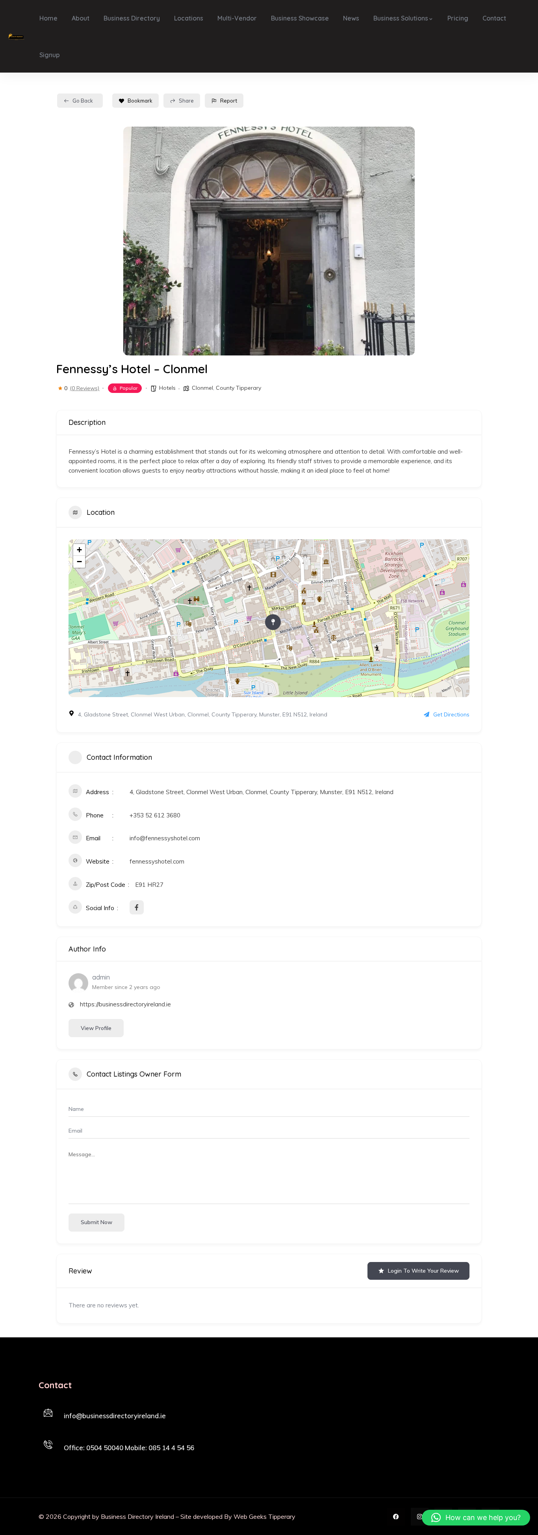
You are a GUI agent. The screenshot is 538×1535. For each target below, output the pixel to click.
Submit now (96, 1222)
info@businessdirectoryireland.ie (115, 1416)
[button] (476, 1518)
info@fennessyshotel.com (165, 838)
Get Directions (451, 714)
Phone (72, 1436)
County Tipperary (238, 387)
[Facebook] (396, 1517)
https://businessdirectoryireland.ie (125, 1004)
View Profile (96, 1028)
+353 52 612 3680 (155, 815)
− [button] (79, 562)
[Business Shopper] (16, 36)
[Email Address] (48, 1412)
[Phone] (48, 1444)
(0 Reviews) (85, 388)
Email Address (82, 1404)
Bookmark (140, 100)
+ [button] (79, 550)
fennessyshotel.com (157, 861)
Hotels (167, 387)
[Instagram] (420, 1517)
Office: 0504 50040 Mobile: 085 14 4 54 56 (129, 1447)
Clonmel (202, 387)
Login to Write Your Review (423, 1270)
